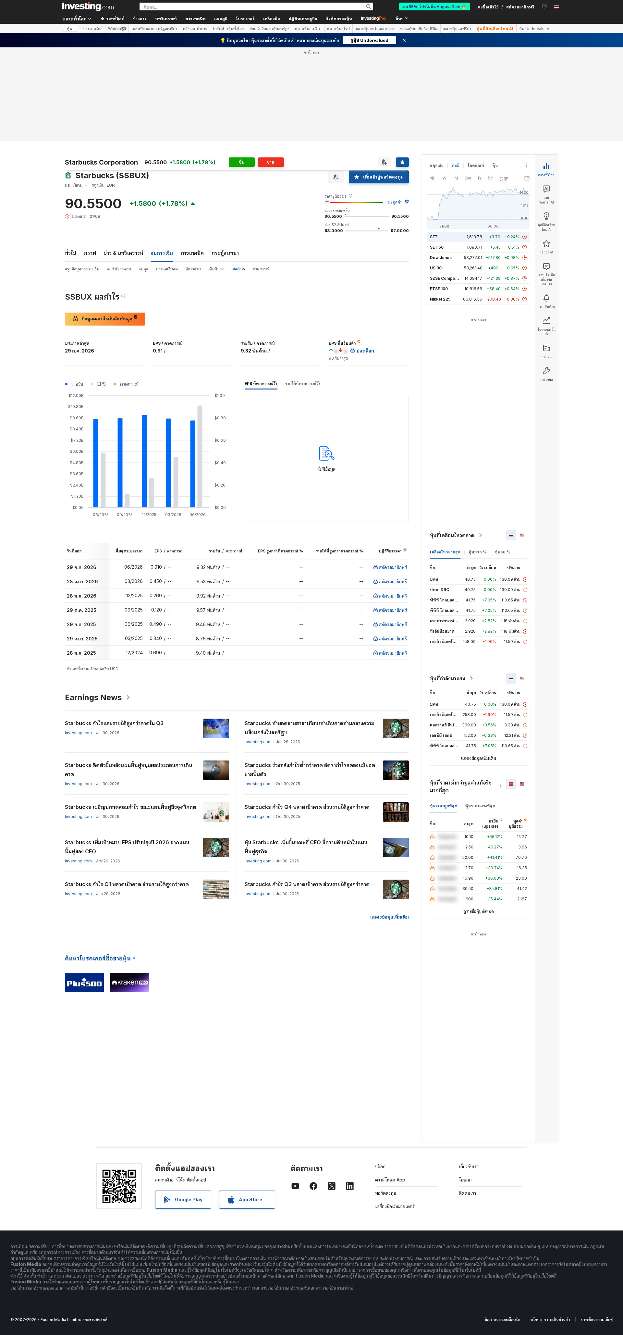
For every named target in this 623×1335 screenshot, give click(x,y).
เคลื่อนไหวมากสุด (445, 552)
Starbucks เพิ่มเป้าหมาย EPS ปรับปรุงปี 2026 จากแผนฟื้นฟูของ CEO (127, 847)
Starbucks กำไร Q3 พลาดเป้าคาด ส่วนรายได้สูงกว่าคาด (307, 884)
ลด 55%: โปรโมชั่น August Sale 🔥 (434, 6)
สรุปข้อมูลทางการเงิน (82, 268)
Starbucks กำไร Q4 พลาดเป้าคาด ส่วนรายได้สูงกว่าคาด (307, 807)
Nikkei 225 (440, 299)
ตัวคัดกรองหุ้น (338, 18)
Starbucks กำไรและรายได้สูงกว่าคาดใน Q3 (114, 723)
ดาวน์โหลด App (390, 1179)
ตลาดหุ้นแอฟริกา (457, 28)
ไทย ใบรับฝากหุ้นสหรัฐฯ (269, 28)
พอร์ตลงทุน (386, 1193)
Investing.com (78, 732)
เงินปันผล (217, 268)
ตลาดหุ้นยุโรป (338, 28)
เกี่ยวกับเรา (469, 1166)
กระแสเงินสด (167, 268)
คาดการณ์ (261, 268)
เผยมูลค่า (394, 202)
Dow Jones (441, 257)
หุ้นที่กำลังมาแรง (447, 678)
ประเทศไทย (93, 28)
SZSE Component (447, 278)
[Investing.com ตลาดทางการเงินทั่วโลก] (88, 6)
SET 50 (437, 247)
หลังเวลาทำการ (195, 28)
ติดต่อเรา (467, 1193)
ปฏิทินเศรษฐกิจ (302, 18)
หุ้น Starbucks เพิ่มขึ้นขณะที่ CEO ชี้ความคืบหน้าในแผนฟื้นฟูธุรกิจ (306, 847)
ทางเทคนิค (192, 253)
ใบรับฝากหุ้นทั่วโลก (228, 28)
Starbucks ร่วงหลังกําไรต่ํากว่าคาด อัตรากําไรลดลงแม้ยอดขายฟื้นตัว (310, 769)
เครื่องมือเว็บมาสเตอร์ (395, 1206)
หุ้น (69, 28)
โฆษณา (465, 1179)
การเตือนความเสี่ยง (596, 1319)
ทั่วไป (70, 253)
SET (434, 236)
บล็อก (380, 1166)
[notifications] (544, 6)
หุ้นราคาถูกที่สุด (443, 805)
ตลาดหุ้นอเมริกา (308, 28)
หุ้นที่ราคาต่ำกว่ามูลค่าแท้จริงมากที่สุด (461, 786)
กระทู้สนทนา (225, 253)
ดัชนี (455, 165)
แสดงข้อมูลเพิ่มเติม (389, 917)
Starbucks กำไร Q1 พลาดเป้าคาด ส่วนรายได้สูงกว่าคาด (127, 884)
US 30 (436, 268)
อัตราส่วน (193, 268)
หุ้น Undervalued (534, 28)
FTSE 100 (439, 288)
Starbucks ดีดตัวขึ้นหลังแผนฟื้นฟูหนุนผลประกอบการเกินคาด (128, 769)
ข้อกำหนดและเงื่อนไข (502, 1319)
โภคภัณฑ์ (476, 165)
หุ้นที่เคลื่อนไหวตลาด (452, 535)
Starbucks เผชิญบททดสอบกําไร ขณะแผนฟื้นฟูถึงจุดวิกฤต (130, 807)
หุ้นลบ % (502, 552)
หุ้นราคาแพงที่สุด (480, 805)
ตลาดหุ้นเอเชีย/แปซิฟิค (419, 28)
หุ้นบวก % (478, 552)
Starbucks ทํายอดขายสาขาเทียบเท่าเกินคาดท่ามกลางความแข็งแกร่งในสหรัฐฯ (309, 727)
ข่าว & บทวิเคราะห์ (123, 253)
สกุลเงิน (437, 165)
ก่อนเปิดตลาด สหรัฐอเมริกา (154, 28)
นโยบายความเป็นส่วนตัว (550, 1319)
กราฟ (90, 253)
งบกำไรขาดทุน (119, 268)
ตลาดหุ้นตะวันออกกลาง (374, 28)
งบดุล (143, 268)
